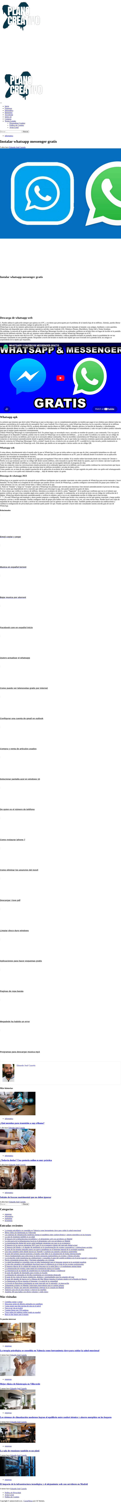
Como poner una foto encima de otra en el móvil (23, 1306)
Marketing (8, 113)
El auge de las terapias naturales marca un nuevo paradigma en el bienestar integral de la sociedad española (44, 1249)
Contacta (8, 119)
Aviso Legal (14, 127)
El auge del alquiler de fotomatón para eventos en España (26, 1273)
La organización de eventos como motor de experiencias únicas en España (32, 1269)
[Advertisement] (60, 51)
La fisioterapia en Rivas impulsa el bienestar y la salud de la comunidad (31, 1281)
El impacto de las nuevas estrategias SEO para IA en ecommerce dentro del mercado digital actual (41, 1245)
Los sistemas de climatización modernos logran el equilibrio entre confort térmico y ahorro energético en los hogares (48, 1235)
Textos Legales (10, 121)
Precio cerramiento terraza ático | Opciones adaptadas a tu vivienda (29, 1260)
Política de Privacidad (13, 1493)
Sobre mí (8, 117)
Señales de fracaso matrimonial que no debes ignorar (25, 1197)
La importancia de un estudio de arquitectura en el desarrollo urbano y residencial (35, 1271)
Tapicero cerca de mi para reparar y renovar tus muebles (25, 1290)
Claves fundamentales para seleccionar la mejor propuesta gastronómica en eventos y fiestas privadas (42, 1256)
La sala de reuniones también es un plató (20, 1237)
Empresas (8, 108)
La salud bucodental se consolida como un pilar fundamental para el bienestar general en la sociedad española (45, 1262)
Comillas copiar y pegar (13, 1302)
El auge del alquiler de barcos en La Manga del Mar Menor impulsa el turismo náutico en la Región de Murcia (46, 1279)
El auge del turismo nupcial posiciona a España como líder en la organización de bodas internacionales (43, 1254)
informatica (9, 136)
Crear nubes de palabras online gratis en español (23, 1312)
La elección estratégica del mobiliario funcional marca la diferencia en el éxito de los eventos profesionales (44, 1264)
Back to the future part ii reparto (16, 1314)
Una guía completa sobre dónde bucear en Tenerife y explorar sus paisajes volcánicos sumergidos (41, 1252)
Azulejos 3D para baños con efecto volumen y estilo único (26, 1292)
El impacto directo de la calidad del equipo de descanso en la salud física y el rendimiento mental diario (43, 1266)
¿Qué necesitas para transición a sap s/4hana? (22, 1123)
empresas (8, 1214)
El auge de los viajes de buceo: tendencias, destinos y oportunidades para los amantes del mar (39, 1277)
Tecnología (9, 115)
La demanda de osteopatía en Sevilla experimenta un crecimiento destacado (33, 1275)
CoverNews (28, 1501)
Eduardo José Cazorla (17, 147)
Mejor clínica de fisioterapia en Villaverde (20, 1233)
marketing (8, 1218)
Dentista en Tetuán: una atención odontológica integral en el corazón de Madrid (34, 1288)
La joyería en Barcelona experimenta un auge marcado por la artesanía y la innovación (37, 1283)
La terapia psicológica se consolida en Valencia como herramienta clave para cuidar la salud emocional (43, 1230)
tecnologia (8, 1221)
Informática (9, 110)
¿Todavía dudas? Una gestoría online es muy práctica (26, 1160)
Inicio (7, 106)
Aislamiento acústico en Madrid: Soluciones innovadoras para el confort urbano (34, 1285)
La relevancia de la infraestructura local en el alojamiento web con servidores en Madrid (37, 1241)
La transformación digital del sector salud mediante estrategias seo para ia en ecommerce (37, 1243)
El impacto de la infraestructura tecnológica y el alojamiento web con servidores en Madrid (38, 1239)
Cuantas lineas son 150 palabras (16, 1310)
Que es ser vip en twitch (14, 1308)
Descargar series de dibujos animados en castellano (24, 1304)
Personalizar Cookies (17, 123)
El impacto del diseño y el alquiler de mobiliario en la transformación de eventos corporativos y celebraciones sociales (48, 1247)
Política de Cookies (16, 125)
